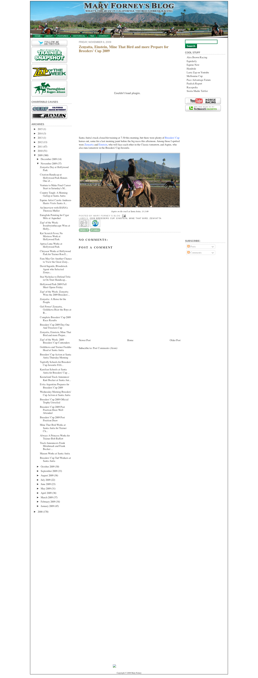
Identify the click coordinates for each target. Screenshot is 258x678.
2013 (40, 137)
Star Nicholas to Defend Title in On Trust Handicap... (55, 278)
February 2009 (48, 501)
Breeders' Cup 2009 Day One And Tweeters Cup (55, 326)
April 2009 (46, 493)
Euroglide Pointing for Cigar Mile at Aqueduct (54, 216)
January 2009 (47, 506)
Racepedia (192, 87)
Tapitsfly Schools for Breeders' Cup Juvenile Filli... (55, 363)
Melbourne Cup (195, 76)
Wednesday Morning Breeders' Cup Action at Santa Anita (55, 393)
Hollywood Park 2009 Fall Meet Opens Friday (53, 285)
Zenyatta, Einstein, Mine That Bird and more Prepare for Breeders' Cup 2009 (124, 49)
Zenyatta (89, 144)
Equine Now (193, 64)
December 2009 (49, 159)
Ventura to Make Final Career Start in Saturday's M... (55, 186)
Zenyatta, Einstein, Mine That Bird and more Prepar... (55, 333)
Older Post (175, 340)
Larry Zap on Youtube (198, 72)
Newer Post (85, 340)
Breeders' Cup (172, 137)
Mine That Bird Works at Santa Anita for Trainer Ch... (53, 428)
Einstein (103, 144)
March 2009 (47, 497)
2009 (40, 155)
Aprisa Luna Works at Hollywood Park (51, 245)
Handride (191, 68)
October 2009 (47, 466)
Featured (62, 36)
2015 (40, 129)
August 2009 (47, 475)
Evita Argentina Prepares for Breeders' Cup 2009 (54, 385)
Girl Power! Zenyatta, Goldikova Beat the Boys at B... (55, 310)
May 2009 (46, 488)
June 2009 (46, 484)
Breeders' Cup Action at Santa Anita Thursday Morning (55, 356)
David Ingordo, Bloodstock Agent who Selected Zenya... (53, 269)
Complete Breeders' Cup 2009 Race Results (55, 318)
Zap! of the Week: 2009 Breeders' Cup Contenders (55, 341)
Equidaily (192, 61)
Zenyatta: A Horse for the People (53, 300)
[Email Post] (123, 216)
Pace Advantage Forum (199, 80)
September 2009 (49, 471)
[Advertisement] (47, 577)
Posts (193, 246)
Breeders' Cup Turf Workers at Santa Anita (55, 459)
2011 (40, 146)
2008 (40, 511)
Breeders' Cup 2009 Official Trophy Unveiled (54, 401)
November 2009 (49, 163)
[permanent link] (95, 231)
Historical (79, 36)
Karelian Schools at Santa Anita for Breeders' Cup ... (55, 371)
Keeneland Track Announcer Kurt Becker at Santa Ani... (55, 378)
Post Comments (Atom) (105, 348)
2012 (40, 142)
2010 (40, 151)
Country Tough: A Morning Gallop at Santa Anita (54, 194)
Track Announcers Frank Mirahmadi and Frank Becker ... (52, 446)
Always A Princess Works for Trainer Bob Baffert (55, 437)
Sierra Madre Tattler (197, 91)
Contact (103, 36)
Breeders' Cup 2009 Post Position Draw (52, 418)
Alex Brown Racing (197, 57)
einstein (121, 218)
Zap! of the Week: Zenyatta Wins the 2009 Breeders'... (55, 293)
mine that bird (138, 218)
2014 (40, 133)
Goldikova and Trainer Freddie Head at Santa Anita (55, 348)
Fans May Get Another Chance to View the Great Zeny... (56, 260)
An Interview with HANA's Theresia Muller (54, 209)
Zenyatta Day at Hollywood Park (54, 168)
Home (38, 36)
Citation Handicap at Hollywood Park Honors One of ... (53, 178)
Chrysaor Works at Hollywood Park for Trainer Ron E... (55, 252)
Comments (196, 252)
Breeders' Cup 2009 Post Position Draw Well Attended (52, 410)
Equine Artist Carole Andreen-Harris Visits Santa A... (56, 201)
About (49, 36)
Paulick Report (194, 83)
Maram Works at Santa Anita (55, 453)
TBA (92, 36)
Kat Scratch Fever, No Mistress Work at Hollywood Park (51, 236)
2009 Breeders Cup (102, 218)
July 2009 (45, 480)
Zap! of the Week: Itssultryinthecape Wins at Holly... (55, 225)
